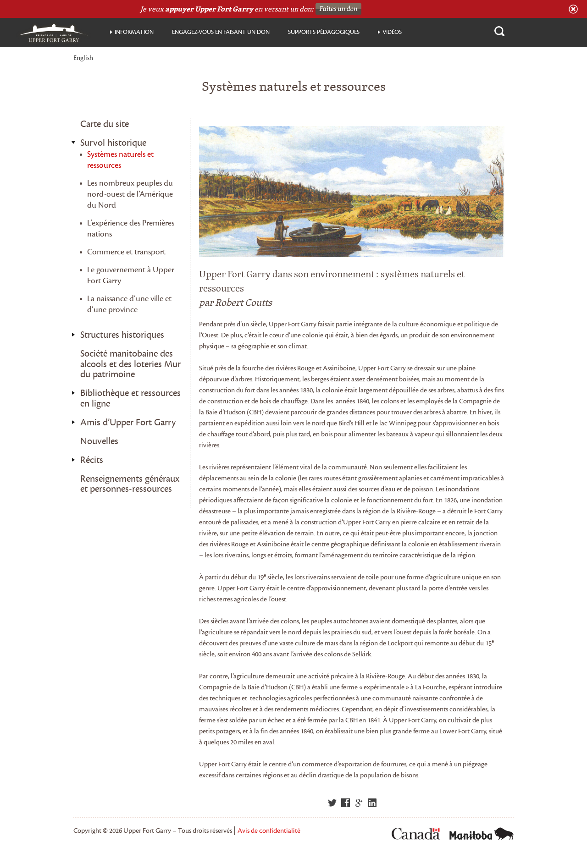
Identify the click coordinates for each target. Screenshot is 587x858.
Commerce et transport (126, 252)
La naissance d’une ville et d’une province (129, 304)
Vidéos (392, 32)
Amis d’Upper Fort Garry (128, 423)
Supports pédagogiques (324, 32)
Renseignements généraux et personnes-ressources (129, 484)
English (83, 58)
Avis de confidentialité (269, 830)
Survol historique (113, 143)
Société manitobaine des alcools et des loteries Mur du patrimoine (130, 364)
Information (134, 32)
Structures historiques (122, 335)
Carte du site (104, 124)
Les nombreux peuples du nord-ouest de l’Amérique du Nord (130, 194)
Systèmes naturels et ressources (120, 159)
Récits (91, 460)
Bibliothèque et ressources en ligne (130, 398)
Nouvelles (99, 441)
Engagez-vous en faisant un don (221, 32)
